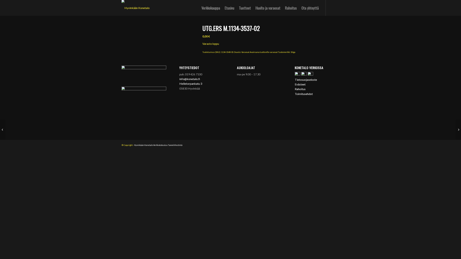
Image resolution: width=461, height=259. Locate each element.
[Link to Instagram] (336, 7)
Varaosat (245, 52)
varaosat (274, 52)
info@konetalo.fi (189, 79)
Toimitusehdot (304, 94)
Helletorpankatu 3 (190, 83)
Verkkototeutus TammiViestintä (167, 145)
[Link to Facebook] (331, 7)
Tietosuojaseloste (306, 79)
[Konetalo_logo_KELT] (136, 8)
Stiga (293, 52)
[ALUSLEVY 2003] (3, 129)
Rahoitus (300, 89)
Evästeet (300, 84)
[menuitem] (210, 8)
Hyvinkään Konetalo (143, 145)
